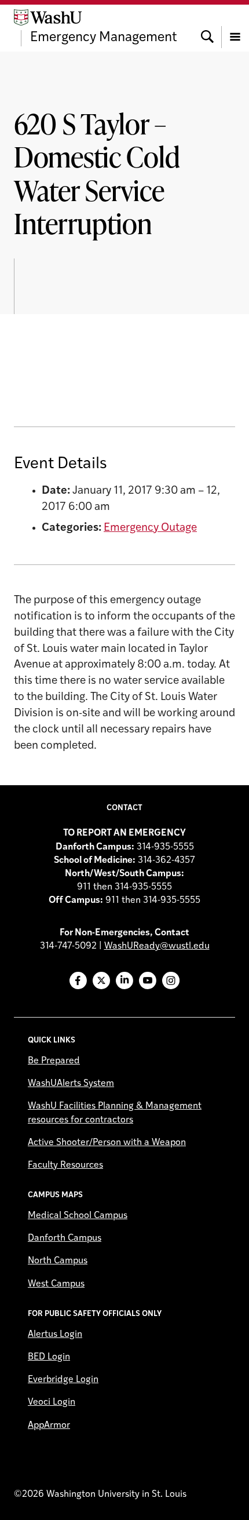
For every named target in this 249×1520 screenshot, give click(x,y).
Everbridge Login (63, 1379)
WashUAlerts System (71, 1083)
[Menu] (235, 28)
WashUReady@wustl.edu (157, 946)
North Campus (57, 1261)
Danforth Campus (64, 1238)
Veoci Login (51, 1402)
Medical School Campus (77, 1215)
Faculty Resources (65, 1165)
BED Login (49, 1357)
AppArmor (49, 1425)
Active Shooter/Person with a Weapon (107, 1142)
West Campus (56, 1284)
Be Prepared (54, 1061)
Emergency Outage (150, 528)
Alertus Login (55, 1334)
